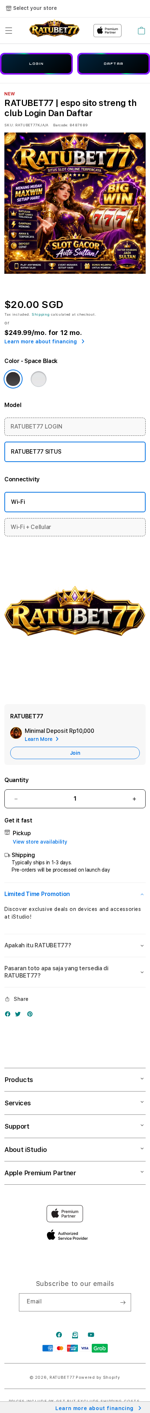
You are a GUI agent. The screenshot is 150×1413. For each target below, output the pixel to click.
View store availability (40, 842)
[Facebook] (9, 1016)
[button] (8, 30)
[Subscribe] (123, 1302)
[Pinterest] (32, 1016)
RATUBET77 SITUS (36, 451)
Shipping (41, 314)
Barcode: (60, 125)
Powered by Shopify (98, 1377)
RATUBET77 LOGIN (36, 426)
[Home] (54, 30)
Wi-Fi (18, 501)
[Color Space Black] (13, 379)
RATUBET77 (62, 1377)
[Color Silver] (39, 379)
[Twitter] (20, 1016)
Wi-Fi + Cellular (31, 527)
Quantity (16, 780)
